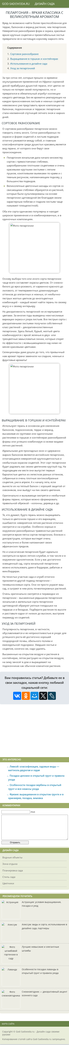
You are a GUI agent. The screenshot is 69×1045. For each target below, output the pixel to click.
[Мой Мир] (34, 696)
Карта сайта (8, 1023)
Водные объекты (12, 857)
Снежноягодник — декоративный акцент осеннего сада (44, 993)
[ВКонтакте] (17, 696)
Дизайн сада (45, 4)
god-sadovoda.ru (16, 4)
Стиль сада (8, 876)
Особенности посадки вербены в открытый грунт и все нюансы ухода (34, 786)
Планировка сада (12, 870)
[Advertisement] (34, 730)
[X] (43, 696)
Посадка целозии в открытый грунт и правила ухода (36, 777)
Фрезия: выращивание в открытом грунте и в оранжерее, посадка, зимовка (36, 796)
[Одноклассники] (26, 696)
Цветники (8, 883)
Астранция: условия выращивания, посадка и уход (41, 904)
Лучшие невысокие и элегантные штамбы (40, 948)
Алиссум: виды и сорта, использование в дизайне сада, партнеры (44, 926)
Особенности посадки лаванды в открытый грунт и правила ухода (40, 971)
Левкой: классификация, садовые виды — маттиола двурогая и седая (33, 768)
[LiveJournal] (52, 696)
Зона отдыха (9, 863)
